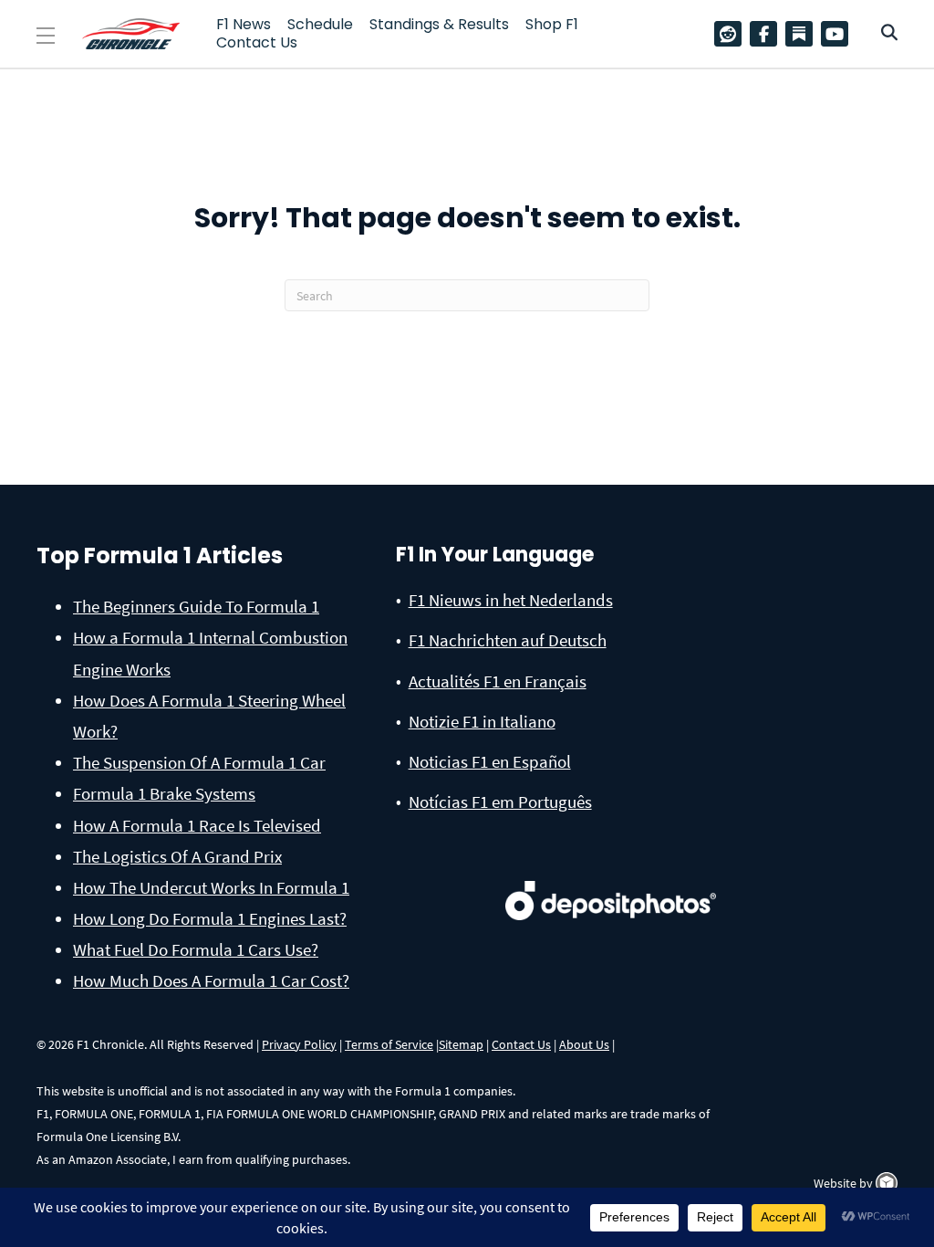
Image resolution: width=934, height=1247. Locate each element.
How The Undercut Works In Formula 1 (211, 887)
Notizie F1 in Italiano (482, 721)
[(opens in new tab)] (610, 881)
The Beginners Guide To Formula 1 (196, 606)
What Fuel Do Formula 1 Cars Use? (195, 949)
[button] (45, 36)
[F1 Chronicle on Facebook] (768, 34)
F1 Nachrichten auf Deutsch (508, 640)
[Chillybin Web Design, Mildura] (887, 1183)
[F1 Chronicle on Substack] (799, 34)
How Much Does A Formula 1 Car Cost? (211, 980)
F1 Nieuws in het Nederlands (511, 600)
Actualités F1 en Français (497, 681)
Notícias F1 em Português (500, 801)
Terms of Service (389, 1044)
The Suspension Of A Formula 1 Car (199, 762)
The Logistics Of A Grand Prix (177, 856)
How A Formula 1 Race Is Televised (197, 825)
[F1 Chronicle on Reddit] (732, 34)
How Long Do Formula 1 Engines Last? (210, 918)
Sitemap (461, 1044)
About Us (584, 1044)
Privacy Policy (299, 1044)
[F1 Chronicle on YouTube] (839, 34)
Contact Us (521, 1044)
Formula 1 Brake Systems (164, 793)
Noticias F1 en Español (490, 761)
